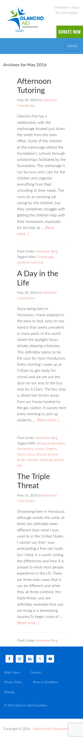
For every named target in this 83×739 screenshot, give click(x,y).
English (51, 449)
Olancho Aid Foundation (25, 19)
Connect (36, 672)
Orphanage (45, 257)
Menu (72, 46)
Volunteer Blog (47, 251)
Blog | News (12, 672)
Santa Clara (25, 454)
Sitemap (9, 692)
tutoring (37, 262)
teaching (46, 460)
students (23, 262)
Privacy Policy (13, 682)
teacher (32, 460)
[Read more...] (48, 420)
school (41, 454)
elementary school (30, 449)
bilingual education (51, 443)
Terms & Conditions (45, 682)
